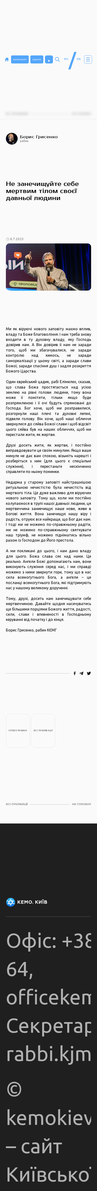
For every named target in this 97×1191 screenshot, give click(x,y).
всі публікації (17, 804)
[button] (88, 59)
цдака (36, 59)
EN (79, 59)
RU (66, 59)
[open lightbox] (48, 267)
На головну (81, 804)
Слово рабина (17, 730)
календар (20, 59)
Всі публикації (43, 730)
